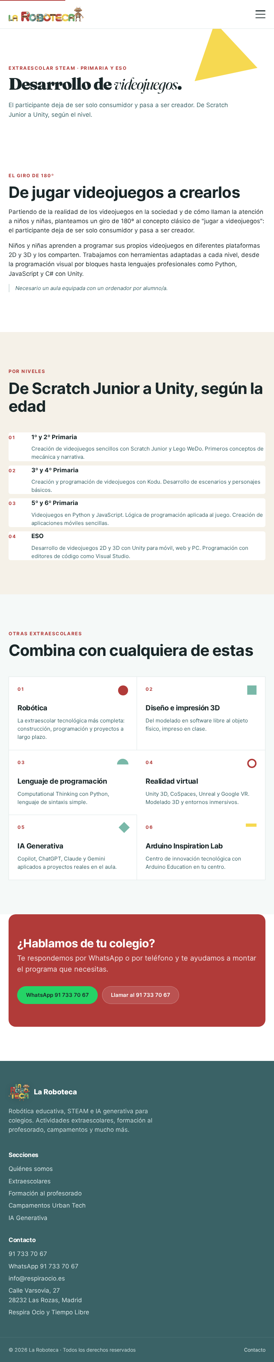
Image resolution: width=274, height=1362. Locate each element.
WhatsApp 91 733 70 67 (57, 995)
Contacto (254, 1350)
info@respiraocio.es (37, 1278)
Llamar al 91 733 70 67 (140, 995)
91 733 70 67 (28, 1253)
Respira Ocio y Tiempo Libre (49, 1312)
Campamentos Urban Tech (47, 1205)
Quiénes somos (31, 1168)
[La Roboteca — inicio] (46, 14)
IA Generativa (28, 1217)
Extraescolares (30, 1181)
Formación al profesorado (45, 1193)
